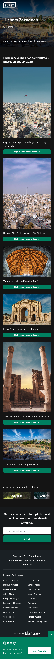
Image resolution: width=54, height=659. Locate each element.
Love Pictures (9, 612)
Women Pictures (10, 607)
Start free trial (39, 651)
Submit (27, 539)
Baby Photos (8, 621)
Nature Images (9, 589)
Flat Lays (31, 598)
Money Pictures (34, 593)
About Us (27, 564)
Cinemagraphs (34, 602)
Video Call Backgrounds (38, 621)
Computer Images (11, 598)
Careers (17, 555)
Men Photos (33, 607)
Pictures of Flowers (36, 612)
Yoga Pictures (9, 616)
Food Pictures (34, 589)
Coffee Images (34, 584)
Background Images (12, 602)
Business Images (10, 580)
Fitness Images (34, 616)
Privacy (41, 560)
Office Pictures (9, 593)
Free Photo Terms (32, 555)
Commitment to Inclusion (21, 560)
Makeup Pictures (10, 584)
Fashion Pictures (35, 580)
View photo (40, 41)
